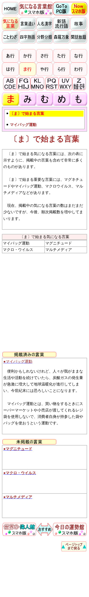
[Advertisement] (44, 302)
